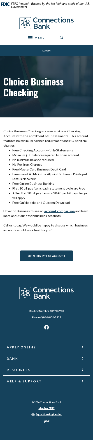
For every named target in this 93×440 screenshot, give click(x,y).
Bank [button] (12, 358)
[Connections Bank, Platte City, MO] (47, 23)
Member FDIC (47, 408)
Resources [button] (19, 370)
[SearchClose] (61, 37)
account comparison (59, 211)
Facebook (46, 328)
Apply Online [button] (21, 347)
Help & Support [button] (24, 381)
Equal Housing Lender (49, 414)
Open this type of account (46, 255)
